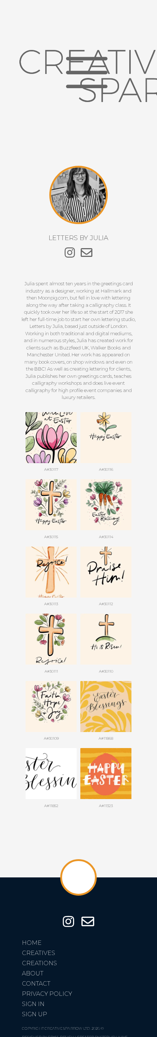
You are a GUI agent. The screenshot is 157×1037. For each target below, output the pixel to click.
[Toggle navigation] (86, 73)
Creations (39, 963)
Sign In (33, 1004)
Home (32, 942)
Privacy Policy (47, 993)
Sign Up (34, 1014)
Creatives (38, 953)
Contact (36, 983)
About (32, 973)
